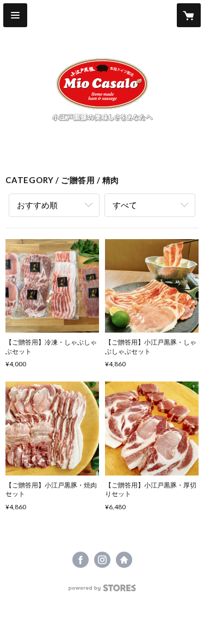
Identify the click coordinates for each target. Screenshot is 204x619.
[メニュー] (15, 15)
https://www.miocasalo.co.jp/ (124, 560)
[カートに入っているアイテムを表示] (189, 15)
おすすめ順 (37, 205)
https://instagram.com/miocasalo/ (102, 560)
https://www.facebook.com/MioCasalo (80, 560)
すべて (125, 205)
